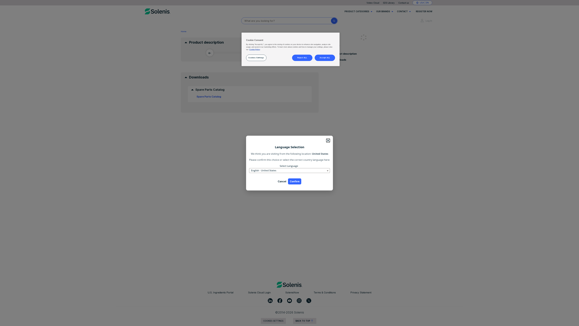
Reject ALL (302, 58)
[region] (291, 49)
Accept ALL (325, 58)
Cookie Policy (254, 49)
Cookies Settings (256, 58)
